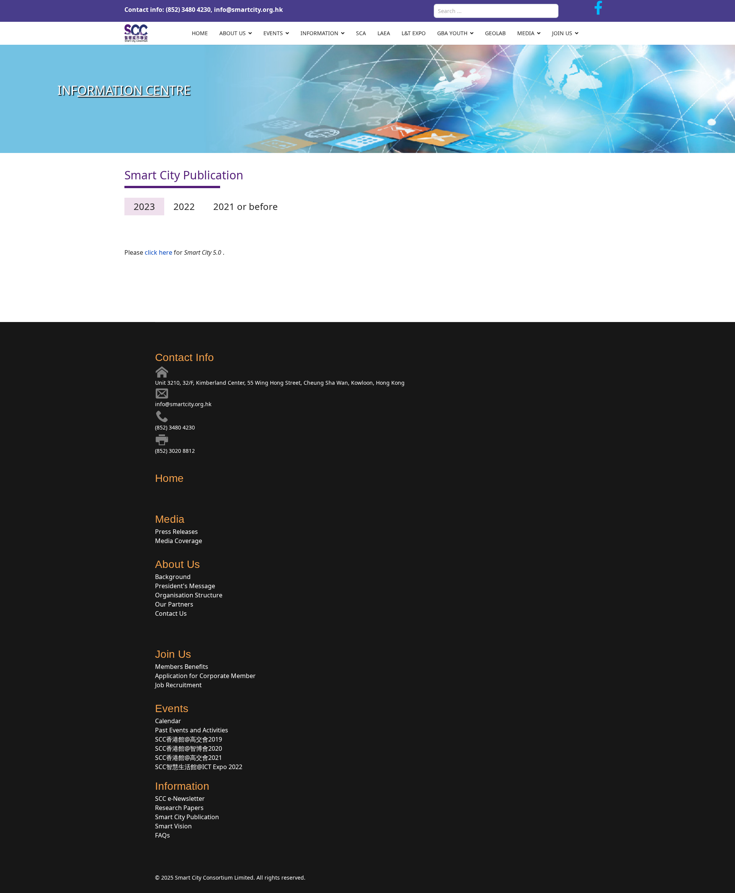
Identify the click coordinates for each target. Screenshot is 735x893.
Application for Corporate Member (205, 676)
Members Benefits (181, 666)
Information (319, 33)
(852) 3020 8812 (175, 450)
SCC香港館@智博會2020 (188, 748)
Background (173, 577)
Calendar (168, 721)
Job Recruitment (178, 685)
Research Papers (179, 808)
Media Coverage (178, 541)
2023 (144, 206)
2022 (184, 206)
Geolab (495, 33)
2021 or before (245, 206)
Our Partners (174, 604)
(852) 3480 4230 (175, 427)
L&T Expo (414, 33)
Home (200, 33)
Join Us (562, 33)
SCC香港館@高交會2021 (188, 757)
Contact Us (171, 613)
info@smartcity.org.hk (248, 9)
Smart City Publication (187, 817)
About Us (232, 33)
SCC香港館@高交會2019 (188, 739)
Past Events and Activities (191, 730)
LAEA (383, 33)
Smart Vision (173, 826)
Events (273, 33)
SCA (361, 33)
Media (525, 33)
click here (158, 252)
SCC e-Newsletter (180, 798)
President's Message (185, 586)
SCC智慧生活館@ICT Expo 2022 (198, 767)
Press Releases (176, 531)
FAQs (162, 835)
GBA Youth (452, 33)
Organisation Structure (188, 595)
